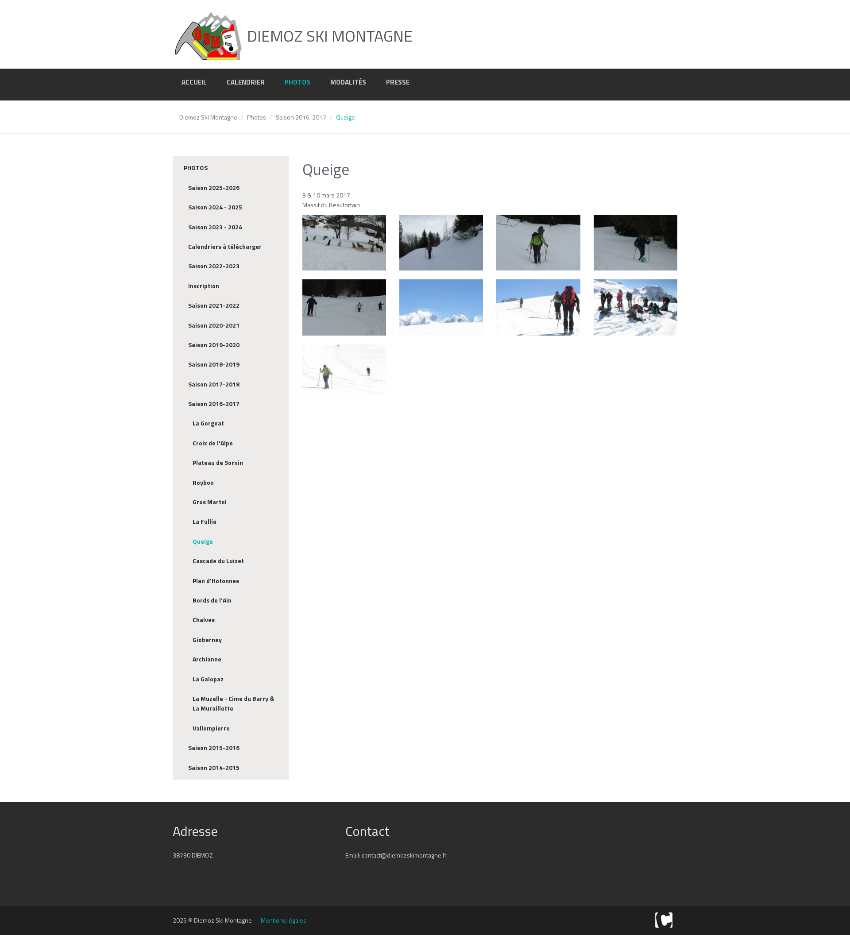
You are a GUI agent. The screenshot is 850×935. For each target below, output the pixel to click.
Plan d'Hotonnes (216, 580)
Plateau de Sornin (218, 462)
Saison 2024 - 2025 (215, 207)
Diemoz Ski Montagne (208, 117)
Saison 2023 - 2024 (215, 227)
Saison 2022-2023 (214, 265)
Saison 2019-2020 (214, 344)
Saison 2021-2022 (214, 305)
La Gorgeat (208, 423)
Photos (297, 82)
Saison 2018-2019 (214, 364)
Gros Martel (210, 501)
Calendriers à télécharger (225, 246)
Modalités (348, 82)
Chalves (204, 619)
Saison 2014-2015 (214, 767)
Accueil (194, 82)
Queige (203, 541)
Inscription (203, 285)
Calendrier (246, 82)
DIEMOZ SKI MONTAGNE (328, 35)
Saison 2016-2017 (301, 117)
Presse (398, 82)
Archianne (207, 659)
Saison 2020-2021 (214, 325)
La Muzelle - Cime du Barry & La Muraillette (233, 703)
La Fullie (204, 521)
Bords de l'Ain (212, 600)
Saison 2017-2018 (214, 384)
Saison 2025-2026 (214, 187)
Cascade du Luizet (218, 560)
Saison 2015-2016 (214, 747)
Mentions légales (283, 920)
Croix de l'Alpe (213, 443)
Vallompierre (211, 728)
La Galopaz (208, 679)
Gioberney (207, 639)
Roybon (203, 482)
